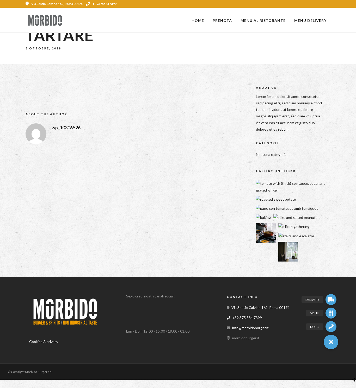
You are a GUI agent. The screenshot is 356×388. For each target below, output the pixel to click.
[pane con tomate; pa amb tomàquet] (287, 208)
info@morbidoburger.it (250, 328)
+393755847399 (104, 4)
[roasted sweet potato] (276, 199)
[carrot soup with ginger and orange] (266, 241)
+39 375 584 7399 (247, 317)
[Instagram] (328, 4)
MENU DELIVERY (310, 20)
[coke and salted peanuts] (295, 217)
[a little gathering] (293, 226)
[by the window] (288, 260)
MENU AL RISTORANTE (263, 20)
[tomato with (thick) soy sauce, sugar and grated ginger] (295, 190)
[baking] (263, 217)
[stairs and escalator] (296, 236)
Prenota (222, 20)
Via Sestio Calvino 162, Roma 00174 (260, 307)
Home (198, 20)
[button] (331, 342)
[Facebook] (132, 309)
